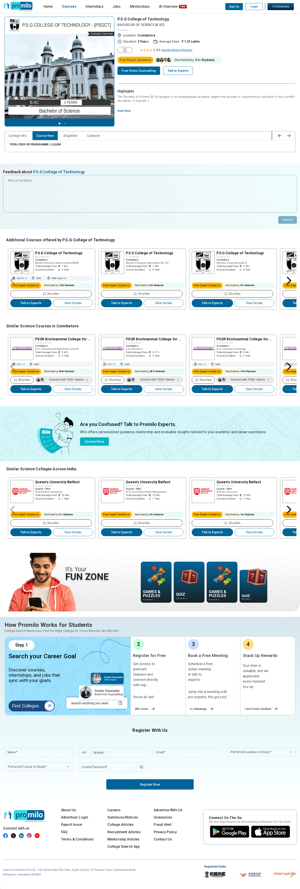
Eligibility (70, 135)
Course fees (45, 135)
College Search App (123, 846)
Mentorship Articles (123, 839)
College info (18, 135)
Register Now (150, 784)
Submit (287, 220)
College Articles (120, 824)
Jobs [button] (117, 6)
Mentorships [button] (140, 6)
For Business (281, 6)
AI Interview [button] (168, 6)
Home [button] (48, 6)
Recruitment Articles (124, 832)
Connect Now (94, 441)
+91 (84, 752)
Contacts (93, 135)
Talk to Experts (31, 303)
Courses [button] (69, 6)
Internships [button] (94, 6)
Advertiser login (74, 817)
